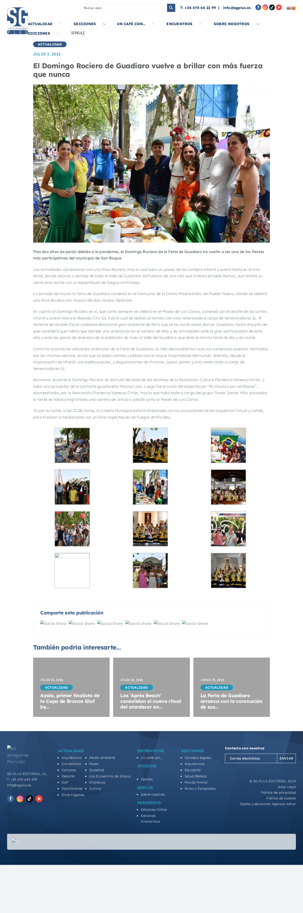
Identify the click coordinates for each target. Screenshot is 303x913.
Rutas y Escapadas (200, 788)
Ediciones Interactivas (150, 819)
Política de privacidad (278, 792)
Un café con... (151, 758)
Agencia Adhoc (284, 804)
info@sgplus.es (237, 7)
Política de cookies (281, 798)
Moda (93, 764)
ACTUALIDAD (50, 44)
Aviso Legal (287, 787)
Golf (65, 782)
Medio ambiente (102, 758)
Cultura (95, 788)
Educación (193, 770)
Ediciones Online (154, 809)
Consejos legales (198, 758)
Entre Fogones (73, 795)
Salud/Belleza (196, 776)
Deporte (68, 776)
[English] (288, 8)
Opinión (147, 779)
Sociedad (96, 770)
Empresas (97, 782)
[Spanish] (293, 8)
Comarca (69, 770)
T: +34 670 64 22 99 (198, 7)
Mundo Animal (196, 782)
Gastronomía (72, 788)
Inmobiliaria (71, 764)
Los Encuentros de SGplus (110, 776)
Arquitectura (71, 758)
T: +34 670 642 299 (22, 779)
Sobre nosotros (153, 794)
